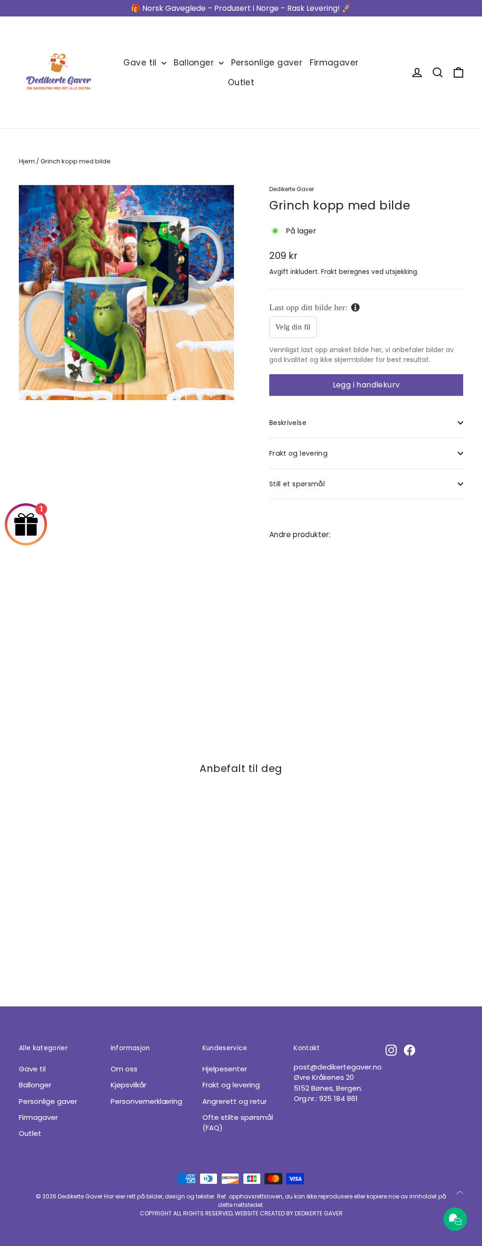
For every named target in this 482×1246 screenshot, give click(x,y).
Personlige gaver (267, 62)
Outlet (241, 82)
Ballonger (195, 62)
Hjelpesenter (224, 1069)
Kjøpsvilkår (128, 1085)
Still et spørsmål (297, 484)
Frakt (329, 271)
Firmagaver (334, 62)
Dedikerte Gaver (291, 189)
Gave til (141, 62)
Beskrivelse (287, 422)
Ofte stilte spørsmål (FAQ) (237, 1122)
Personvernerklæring (146, 1101)
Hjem (27, 161)
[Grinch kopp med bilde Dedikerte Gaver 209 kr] (285, 597)
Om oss (124, 1069)
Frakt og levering (298, 453)
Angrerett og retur (234, 1101)
